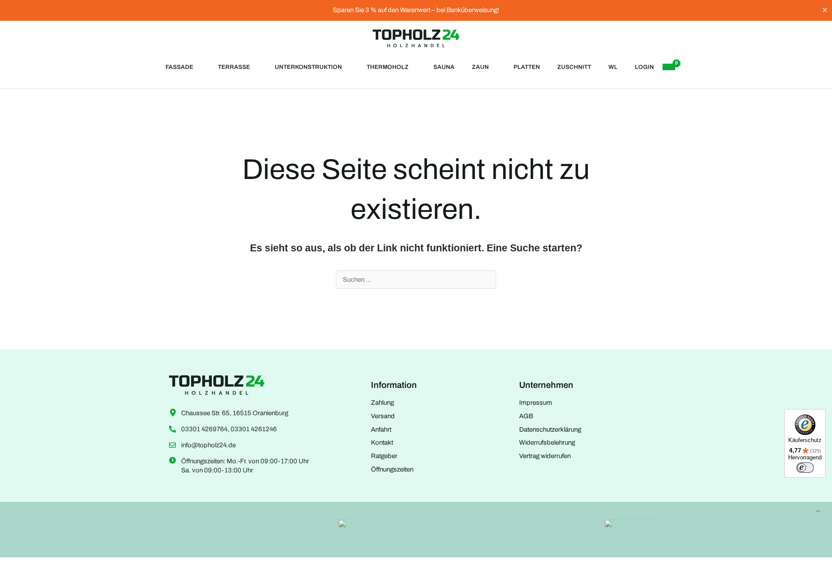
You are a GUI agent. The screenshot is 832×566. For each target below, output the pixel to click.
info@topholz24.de (208, 445)
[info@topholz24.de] (172, 445)
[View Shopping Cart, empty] (669, 67)
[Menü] (818, 513)
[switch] (805, 467)
